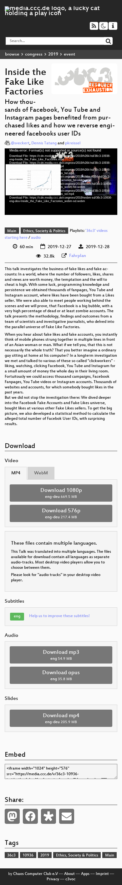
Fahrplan (77, 256)
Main (11, 231)
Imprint (102, 874)
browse (12, 54)
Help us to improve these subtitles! (59, 616)
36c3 (11, 855)
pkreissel (72, 143)
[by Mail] (66, 816)
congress (34, 54)
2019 (53, 54)
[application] (61, 181)
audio (36, 238)
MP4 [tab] (15, 473)
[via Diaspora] (48, 816)
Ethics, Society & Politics (44, 231)
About (69, 874)
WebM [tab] (41, 473)
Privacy (53, 879)
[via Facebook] (30, 816)
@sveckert (20, 143)
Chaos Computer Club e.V (35, 874)
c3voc (70, 879)
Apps (85, 874)
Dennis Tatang (44, 143)
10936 (28, 855)
